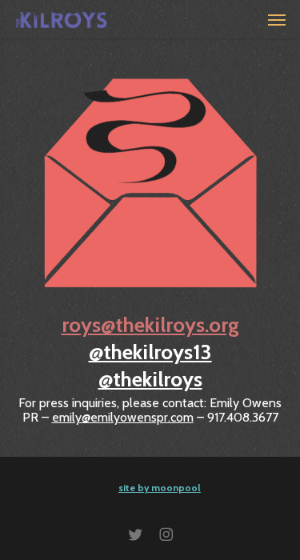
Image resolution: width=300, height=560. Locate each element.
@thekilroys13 (150, 352)
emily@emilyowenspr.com (123, 417)
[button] (277, 19)
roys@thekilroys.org (150, 325)
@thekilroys (150, 379)
